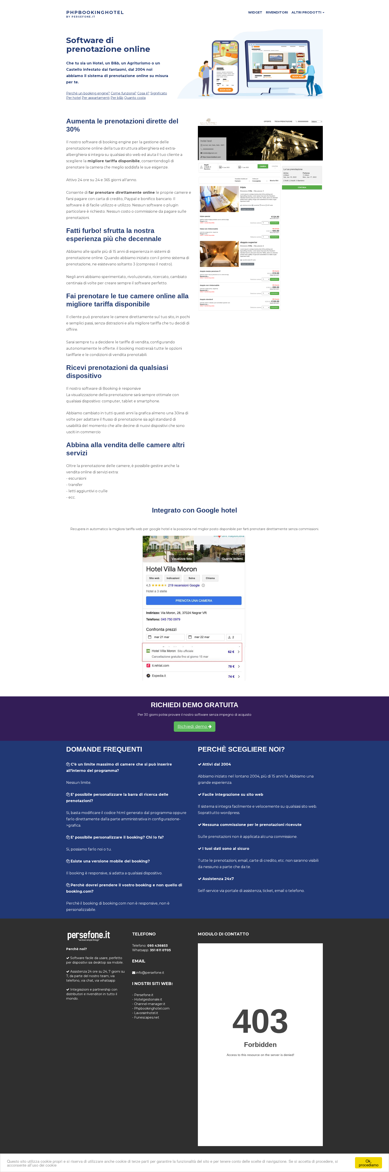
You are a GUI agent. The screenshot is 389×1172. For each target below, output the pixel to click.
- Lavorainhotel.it (145, 1013)
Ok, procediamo (368, 1162)
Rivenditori (277, 12)
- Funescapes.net (145, 1017)
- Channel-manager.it (148, 1004)
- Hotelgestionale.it (147, 999)
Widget (255, 12)
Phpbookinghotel (95, 12)
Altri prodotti (307, 12)
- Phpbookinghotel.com (151, 1008)
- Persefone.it (142, 995)
